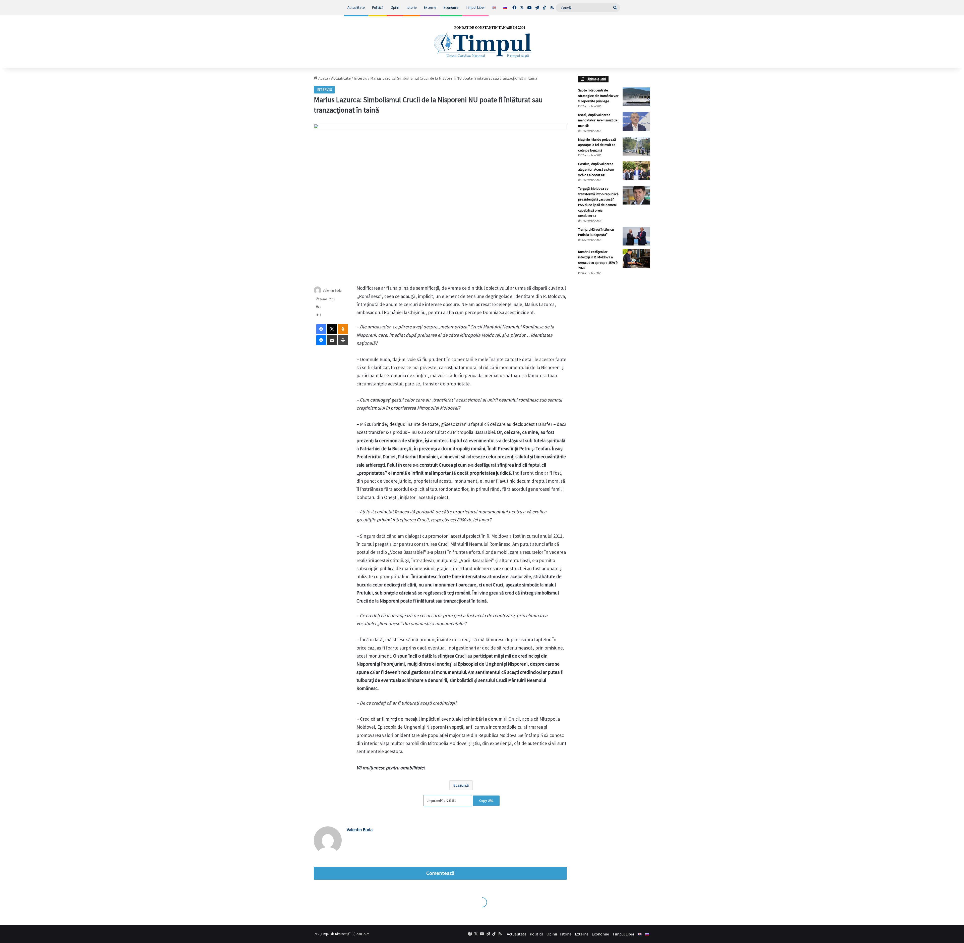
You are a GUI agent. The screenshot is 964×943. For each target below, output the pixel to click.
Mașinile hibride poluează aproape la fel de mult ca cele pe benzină (597, 145)
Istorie (411, 7)
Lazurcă (462, 785)
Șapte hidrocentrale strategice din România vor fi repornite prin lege (598, 95)
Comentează (440, 873)
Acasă (323, 78)
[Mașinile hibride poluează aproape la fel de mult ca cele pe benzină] (636, 146)
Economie (451, 7)
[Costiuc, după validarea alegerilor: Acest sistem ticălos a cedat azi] (636, 170)
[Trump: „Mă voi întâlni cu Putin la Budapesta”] (636, 236)
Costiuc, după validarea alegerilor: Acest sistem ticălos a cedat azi (596, 169)
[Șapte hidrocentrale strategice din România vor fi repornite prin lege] (636, 96)
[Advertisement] (614, 363)
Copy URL (486, 800)
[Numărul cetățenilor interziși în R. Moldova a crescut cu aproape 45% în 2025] (636, 258)
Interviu (360, 78)
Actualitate (356, 7)
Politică (378, 7)
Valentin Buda (332, 290)
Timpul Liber (475, 7)
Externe (430, 7)
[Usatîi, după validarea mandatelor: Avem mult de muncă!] (636, 121)
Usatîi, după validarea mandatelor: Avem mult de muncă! (598, 120)
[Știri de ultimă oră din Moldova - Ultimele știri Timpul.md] (482, 41)
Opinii (395, 7)
